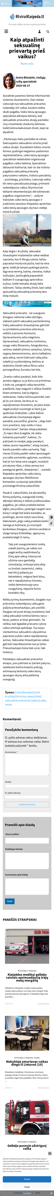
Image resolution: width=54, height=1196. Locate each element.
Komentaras (11, 752)
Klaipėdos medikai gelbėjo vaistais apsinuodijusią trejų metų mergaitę (27, 977)
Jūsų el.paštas (12, 834)
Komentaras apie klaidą (16, 875)
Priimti (27, 1179)
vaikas (34, 701)
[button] (49, 1153)
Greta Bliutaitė (23, 692)
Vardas (8, 781)
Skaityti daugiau (43, 1004)
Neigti (27, 1187)
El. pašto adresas (13, 792)
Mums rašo (27, 64)
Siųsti (9, 901)
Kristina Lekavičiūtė (28, 696)
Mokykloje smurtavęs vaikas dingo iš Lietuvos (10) (27, 1063)
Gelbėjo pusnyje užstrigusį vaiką (27, 1147)
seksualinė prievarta (17, 701)
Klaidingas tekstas (14, 849)
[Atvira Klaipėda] (27, 19)
